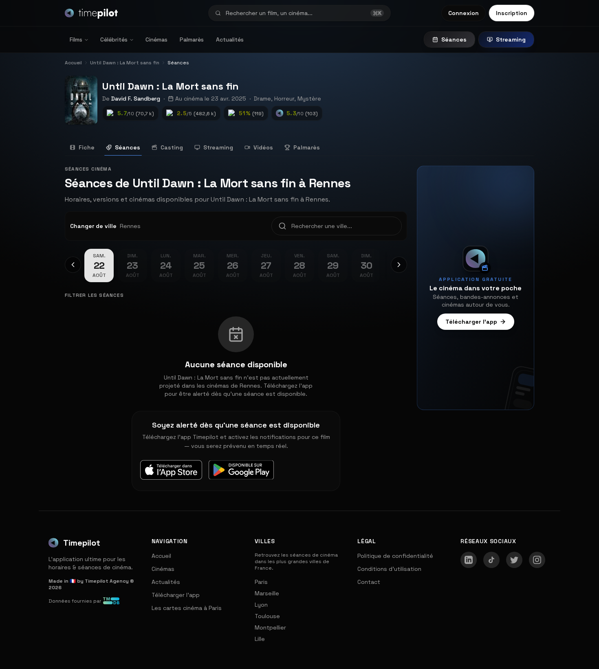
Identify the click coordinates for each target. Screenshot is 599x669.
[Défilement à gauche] (73, 265)
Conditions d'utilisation (389, 568)
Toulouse (267, 616)
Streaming (511, 39)
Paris (261, 582)
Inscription (511, 13)
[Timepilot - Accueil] (91, 13)
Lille (260, 639)
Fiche (87, 147)
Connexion (463, 13)
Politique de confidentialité (395, 555)
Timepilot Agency (107, 581)
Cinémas (156, 39)
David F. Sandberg (135, 98)
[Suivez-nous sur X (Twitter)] (514, 560)
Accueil (161, 555)
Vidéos (263, 147)
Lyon (261, 604)
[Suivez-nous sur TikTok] (491, 560)
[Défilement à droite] (399, 265)
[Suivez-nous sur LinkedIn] (468, 560)
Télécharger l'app (471, 321)
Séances (454, 39)
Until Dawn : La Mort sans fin (170, 86)
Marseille (267, 593)
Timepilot (81, 542)
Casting (172, 147)
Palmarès (192, 39)
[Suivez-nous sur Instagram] (537, 560)
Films (76, 39)
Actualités (230, 39)
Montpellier (270, 627)
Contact (368, 582)
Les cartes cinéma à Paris (187, 608)
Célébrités (114, 39)
